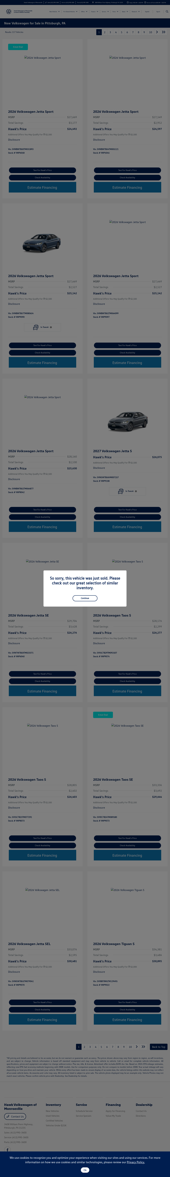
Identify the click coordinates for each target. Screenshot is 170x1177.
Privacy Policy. (136, 1162)
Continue (85, 598)
